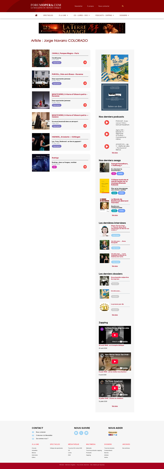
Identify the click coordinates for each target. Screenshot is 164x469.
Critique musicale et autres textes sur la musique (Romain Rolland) (119, 182)
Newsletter (78, 6)
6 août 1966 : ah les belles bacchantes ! (113, 372)
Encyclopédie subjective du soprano (120, 278)
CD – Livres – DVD (81, 15)
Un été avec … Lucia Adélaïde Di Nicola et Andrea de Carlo (118, 255)
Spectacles (48, 15)
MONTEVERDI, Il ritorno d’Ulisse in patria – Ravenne (69, 95)
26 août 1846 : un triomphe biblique (111, 345)
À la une (62, 15)
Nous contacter (103, 6)
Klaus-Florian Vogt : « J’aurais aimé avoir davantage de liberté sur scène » (120, 228)
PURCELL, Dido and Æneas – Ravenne (67, 74)
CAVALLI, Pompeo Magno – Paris (65, 53)
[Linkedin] (86, 433)
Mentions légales (70, 464)
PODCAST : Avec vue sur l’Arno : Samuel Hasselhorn (122, 123)
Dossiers (123, 15)
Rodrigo (55, 158)
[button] (63, 15)
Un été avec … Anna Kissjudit (118, 241)
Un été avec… (116, 291)
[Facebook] (76, 433)
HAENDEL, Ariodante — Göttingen (66, 137)
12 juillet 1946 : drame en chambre (111, 398)
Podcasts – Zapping (103, 15)
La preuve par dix (117, 304)
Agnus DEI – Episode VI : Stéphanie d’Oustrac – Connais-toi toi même (121, 134)
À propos (90, 6)
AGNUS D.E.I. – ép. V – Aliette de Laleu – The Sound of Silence (123, 147)
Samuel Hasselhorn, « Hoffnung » (119, 164)
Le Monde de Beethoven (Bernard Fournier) (119, 201)
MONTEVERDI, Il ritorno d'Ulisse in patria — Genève (70, 116)
